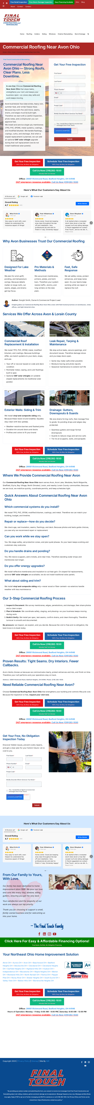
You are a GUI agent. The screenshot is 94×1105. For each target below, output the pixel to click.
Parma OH (45, 975)
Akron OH (7, 963)
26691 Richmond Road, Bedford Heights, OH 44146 (50, 179)
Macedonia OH (26, 972)
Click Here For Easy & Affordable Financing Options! (47, 942)
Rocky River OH (18, 978)
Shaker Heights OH (35, 978)
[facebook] (39, 934)
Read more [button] (69, 232)
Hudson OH (48, 969)
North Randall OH (32, 975)
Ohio (9, 52)
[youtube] (54, 934)
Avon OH (27, 963)
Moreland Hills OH (15, 975)
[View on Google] (7, 214)
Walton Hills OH (24, 981)
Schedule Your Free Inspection (63, 162)
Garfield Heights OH (15, 969)
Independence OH (10, 972)
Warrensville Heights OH (43, 981)
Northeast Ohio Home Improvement (38, 954)
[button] (88, 34)
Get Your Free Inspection (27, 162)
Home (4, 52)
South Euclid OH (51, 978)
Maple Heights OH (42, 972)
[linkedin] (44, 934)
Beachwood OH (39, 963)
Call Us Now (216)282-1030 (47, 171)
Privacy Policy (24, 1061)
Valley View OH (9, 981)
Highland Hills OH (33, 969)
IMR (47, 1061)
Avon (13, 52)
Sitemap (34, 1061)
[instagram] (49, 934)
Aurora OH (17, 963)
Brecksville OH (20, 966)
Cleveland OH (35, 966)
